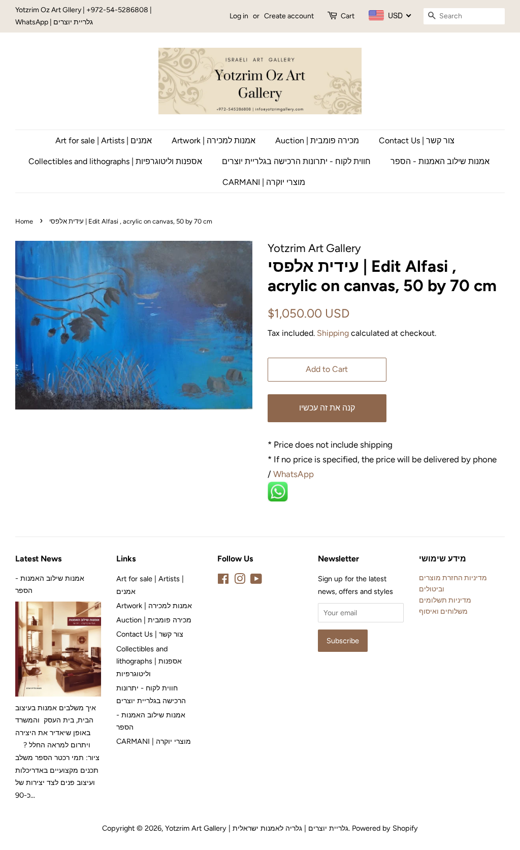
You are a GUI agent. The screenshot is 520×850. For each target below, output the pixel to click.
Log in (239, 16)
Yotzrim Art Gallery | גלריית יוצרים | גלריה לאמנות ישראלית (256, 828)
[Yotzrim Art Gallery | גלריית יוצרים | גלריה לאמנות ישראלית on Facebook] (223, 580)
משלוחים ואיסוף (443, 611)
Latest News (38, 558)
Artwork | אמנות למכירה (213, 140)
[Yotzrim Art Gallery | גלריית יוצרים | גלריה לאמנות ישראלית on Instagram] (239, 580)
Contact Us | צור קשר (416, 140)
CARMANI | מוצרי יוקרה (263, 182)
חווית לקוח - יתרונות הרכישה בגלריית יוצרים (296, 161)
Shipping (333, 333)
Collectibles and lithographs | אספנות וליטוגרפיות (115, 161)
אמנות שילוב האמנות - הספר (440, 161)
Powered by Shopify (385, 828)
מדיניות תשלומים (445, 600)
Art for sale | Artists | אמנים (103, 140)
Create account (289, 16)
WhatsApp (294, 474)
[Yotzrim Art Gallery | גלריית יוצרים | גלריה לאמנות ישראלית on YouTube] (256, 580)
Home (24, 221)
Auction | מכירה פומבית (317, 140)
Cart (347, 16)
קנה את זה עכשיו (327, 408)
